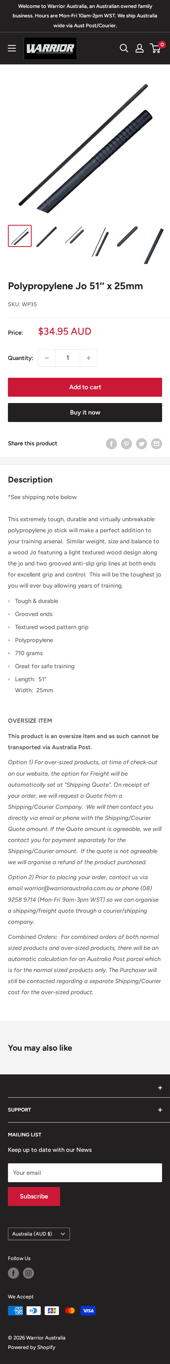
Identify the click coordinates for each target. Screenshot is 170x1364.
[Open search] (124, 48)
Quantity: (20, 358)
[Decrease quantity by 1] (46, 358)
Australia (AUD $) (32, 1234)
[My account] (140, 48)
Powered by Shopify (31, 1347)
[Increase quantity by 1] (88, 358)
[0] (156, 48)
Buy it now (85, 412)
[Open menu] (12, 48)
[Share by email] (156, 443)
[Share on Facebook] (111, 443)
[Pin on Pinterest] (126, 443)
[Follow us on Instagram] (28, 1273)
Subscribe (34, 1196)
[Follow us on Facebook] (13, 1273)
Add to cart (85, 387)
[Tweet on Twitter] (141, 443)
